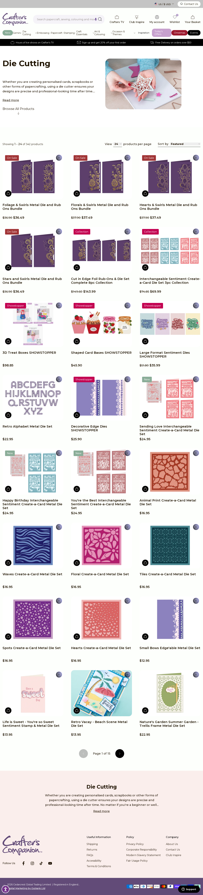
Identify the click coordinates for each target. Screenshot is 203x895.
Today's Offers (158, 33)
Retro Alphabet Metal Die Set (27, 426)
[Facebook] (23, 863)
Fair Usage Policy (137, 860)
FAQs (90, 855)
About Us (172, 844)
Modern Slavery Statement (143, 855)
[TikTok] (41, 863)
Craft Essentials (81, 33)
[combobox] (69, 19)
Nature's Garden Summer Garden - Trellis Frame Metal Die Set (169, 724)
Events (194, 32)
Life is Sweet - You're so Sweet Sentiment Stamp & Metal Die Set (31, 724)
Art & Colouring (99, 33)
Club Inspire (173, 855)
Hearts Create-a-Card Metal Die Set (101, 648)
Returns (92, 849)
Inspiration (143, 32)
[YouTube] (50, 863)
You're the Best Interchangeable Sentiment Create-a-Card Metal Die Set (101, 504)
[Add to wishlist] (59, 158)
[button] (96, 19)
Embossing (43, 33)
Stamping (69, 33)
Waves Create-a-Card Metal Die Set (32, 574)
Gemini (17, 33)
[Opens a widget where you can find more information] (189, 889)
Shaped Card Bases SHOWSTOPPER (101, 353)
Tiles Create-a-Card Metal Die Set (168, 574)
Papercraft (56, 33)
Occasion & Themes (118, 33)
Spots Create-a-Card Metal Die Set (32, 648)
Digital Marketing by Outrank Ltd (26, 888)
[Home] (15, 19)
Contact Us (191, 4)
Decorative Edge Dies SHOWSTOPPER (89, 428)
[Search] (100, 19)
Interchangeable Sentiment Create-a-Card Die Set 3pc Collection (170, 281)
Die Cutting (27, 33)
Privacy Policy (135, 844)
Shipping (92, 844)
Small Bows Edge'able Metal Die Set (170, 648)
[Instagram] (32, 863)
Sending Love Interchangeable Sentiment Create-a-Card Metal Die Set (169, 430)
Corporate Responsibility (141, 849)
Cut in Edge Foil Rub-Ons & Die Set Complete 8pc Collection (100, 281)
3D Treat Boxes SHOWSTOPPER (29, 353)
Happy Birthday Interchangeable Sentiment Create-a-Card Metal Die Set (32, 504)
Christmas (179, 32)
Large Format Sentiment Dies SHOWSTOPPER (165, 354)
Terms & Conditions (99, 866)
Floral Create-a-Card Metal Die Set (100, 574)
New (7, 32)
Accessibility (94, 860)
